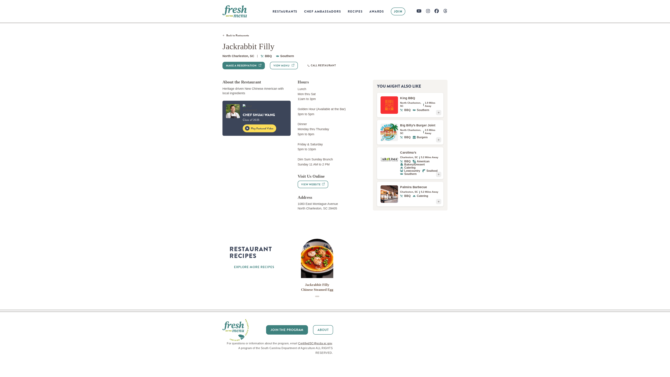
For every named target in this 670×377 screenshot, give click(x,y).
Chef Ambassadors (322, 11)
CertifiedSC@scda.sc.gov (315, 343)
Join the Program (287, 329)
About (323, 329)
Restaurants (285, 11)
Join (398, 11)
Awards (376, 11)
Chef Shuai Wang (259, 115)
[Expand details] (438, 112)
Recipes (355, 11)
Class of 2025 (251, 120)
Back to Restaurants (237, 36)
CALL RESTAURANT (323, 65)
